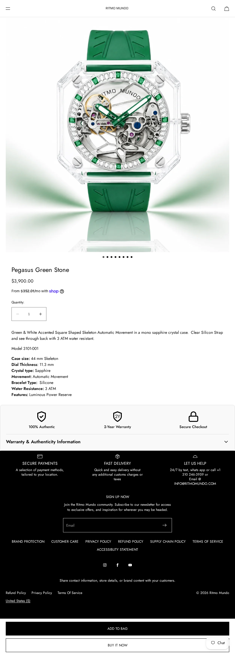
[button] (213, 8)
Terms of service (70, 592)
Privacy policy (42, 592)
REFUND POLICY (130, 541)
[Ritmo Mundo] (117, 8)
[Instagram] (105, 565)
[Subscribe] (164, 525)
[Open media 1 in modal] (117, 134)
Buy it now (118, 645)
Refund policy (16, 592)
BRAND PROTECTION (28, 541)
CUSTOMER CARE (65, 541)
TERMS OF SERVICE (208, 541)
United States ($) (18, 600)
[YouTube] (130, 565)
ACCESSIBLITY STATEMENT (117, 549)
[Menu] (12, 8)
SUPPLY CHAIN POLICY (168, 541)
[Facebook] (117, 565)
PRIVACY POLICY (98, 541)
